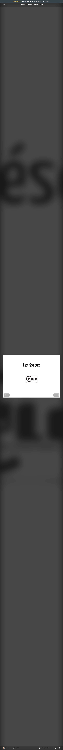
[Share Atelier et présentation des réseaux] (52, 748)
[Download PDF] (60, 748)
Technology (43, 748)
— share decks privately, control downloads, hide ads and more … (31, 1)
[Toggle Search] (58, 5)
